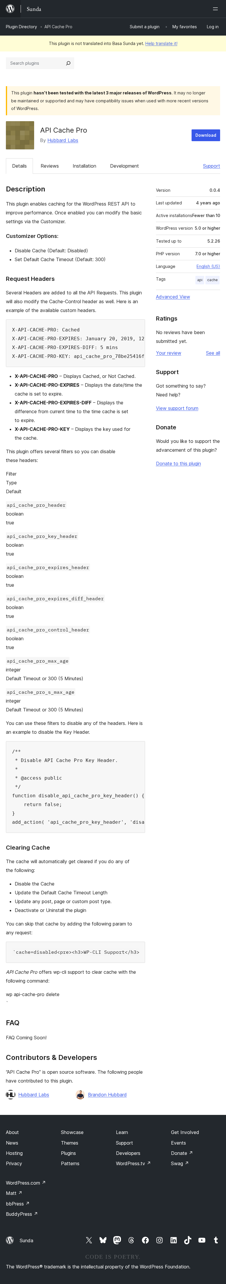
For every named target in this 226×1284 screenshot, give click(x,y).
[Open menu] (216, 9)
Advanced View (173, 297)
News (12, 1143)
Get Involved (185, 1132)
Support (211, 166)
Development (124, 166)
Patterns (70, 1163)
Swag (180, 1163)
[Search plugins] (68, 63)
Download (205, 135)
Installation (84, 166)
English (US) (208, 266)
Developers (128, 1153)
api (199, 280)
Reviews (50, 166)
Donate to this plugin (178, 463)
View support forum (177, 408)
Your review (168, 353)
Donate (182, 1153)
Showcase (72, 1132)
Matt (14, 1193)
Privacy (14, 1163)
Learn (122, 1132)
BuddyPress (22, 1214)
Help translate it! (161, 43)
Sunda (26, 1240)
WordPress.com (26, 1183)
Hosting (14, 1153)
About (12, 1132)
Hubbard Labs (62, 140)
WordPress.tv (133, 1163)
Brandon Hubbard (107, 1095)
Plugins (68, 1153)
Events (178, 1143)
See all (213, 353)
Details (19, 166)
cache (212, 280)
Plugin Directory (21, 26)
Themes (69, 1143)
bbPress (18, 1204)
